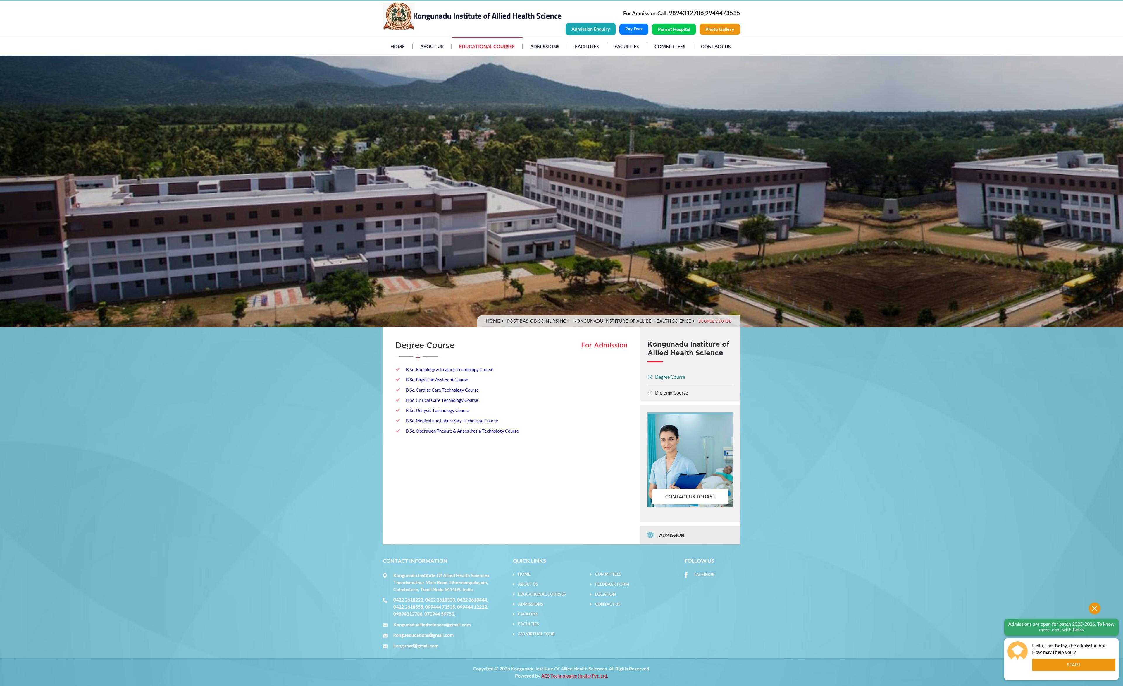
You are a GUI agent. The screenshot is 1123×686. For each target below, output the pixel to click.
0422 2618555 (408, 607)
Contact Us (716, 46)
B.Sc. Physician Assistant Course (437, 379)
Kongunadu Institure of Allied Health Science (632, 320)
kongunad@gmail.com (415, 645)
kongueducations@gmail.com (423, 635)
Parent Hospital (674, 29)
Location (605, 594)
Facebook (704, 574)
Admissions (544, 46)
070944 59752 (439, 614)
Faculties (626, 46)
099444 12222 (472, 607)
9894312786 (686, 13)
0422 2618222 (408, 600)
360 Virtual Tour (536, 634)
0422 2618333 (440, 600)
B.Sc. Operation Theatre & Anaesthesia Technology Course (462, 430)
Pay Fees (634, 29)
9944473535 (722, 13)
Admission (671, 535)
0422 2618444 (472, 600)
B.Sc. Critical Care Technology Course (442, 400)
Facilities (528, 614)
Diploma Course (671, 392)
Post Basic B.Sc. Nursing (536, 320)
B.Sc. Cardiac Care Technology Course (442, 389)
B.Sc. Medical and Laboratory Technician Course (452, 420)
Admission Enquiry (590, 29)
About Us (432, 46)
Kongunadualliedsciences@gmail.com (432, 624)
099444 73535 (440, 607)
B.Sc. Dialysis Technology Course (437, 410)
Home (397, 46)
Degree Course (670, 377)
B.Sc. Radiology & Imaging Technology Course (449, 369)
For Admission (604, 345)
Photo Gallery (719, 29)
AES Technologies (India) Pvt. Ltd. (574, 675)
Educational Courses (487, 46)
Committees (669, 46)
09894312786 (407, 614)
